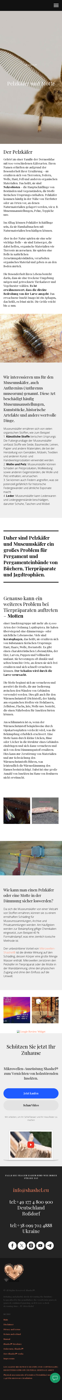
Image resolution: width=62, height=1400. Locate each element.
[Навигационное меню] (56, 5)
